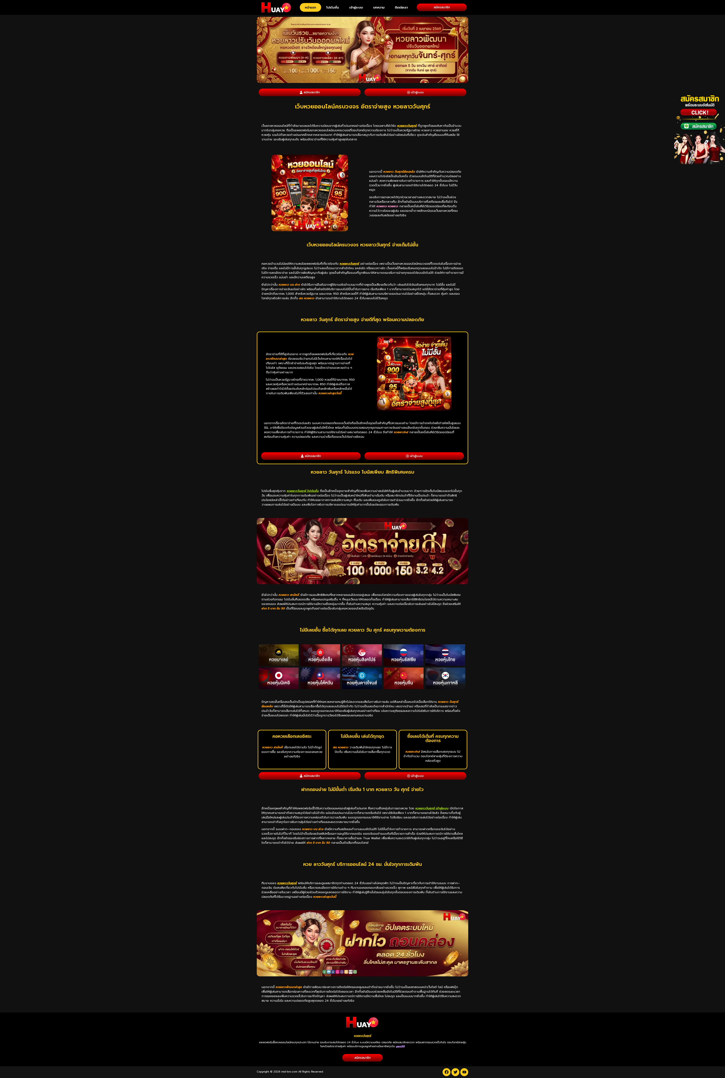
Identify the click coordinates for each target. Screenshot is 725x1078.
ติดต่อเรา (401, 7)
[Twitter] (455, 1072)
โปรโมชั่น (332, 7)
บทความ (379, 7)
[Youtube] (464, 1072)
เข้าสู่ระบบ (356, 7)
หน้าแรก (310, 7)
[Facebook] (446, 1072)
